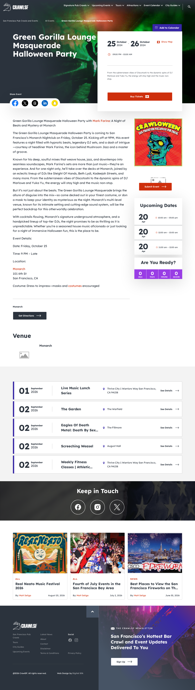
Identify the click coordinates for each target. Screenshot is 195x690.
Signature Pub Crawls (75, 5)
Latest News (46, 634)
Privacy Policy (74, 653)
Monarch (19, 269)
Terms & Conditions (49, 653)
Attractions (132, 5)
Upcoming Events (101, 5)
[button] (189, 6)
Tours (118, 5)
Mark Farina (101, 121)
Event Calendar (152, 5)
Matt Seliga (25, 595)
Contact (44, 644)
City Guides (171, 5)
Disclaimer (45, 648)
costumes (75, 286)
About (43, 639)
